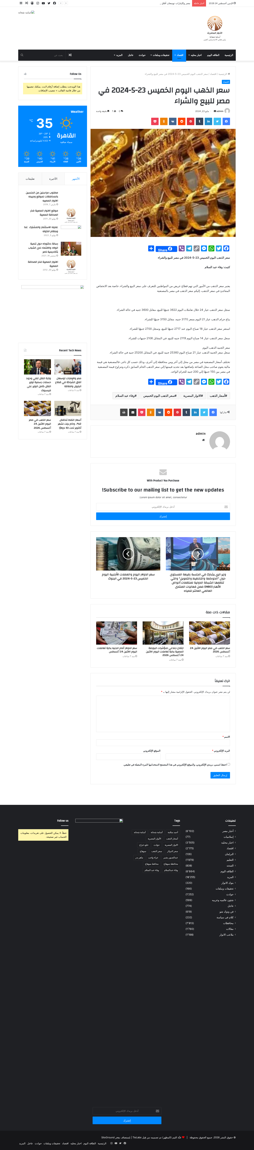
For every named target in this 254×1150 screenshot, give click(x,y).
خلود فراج (143, 844)
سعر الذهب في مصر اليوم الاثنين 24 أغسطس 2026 (210, 650)
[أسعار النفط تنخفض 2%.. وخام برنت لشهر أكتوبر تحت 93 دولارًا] (67, 408)
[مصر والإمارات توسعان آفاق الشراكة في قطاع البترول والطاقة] (67, 366)
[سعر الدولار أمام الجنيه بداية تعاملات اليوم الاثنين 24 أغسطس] (116, 632)
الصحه (230, 865)
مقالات (230, 928)
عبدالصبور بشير (170, 857)
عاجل (131, 55)
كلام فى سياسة (225, 917)
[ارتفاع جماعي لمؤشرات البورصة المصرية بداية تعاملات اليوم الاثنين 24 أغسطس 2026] (163, 632)
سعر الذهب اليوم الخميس (159, 396)
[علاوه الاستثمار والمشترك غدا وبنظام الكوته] (71, 232)
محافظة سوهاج (171, 863)
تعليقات (30, 178)
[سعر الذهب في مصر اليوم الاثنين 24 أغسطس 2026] (209, 632)
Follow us (62, 820)
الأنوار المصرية (154, 838)
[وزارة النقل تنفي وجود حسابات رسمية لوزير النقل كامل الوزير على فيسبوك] (37, 366)
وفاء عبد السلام (125, 396)
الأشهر (76, 178)
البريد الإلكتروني (221, 750)
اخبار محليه (196, 55)
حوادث (142, 55)
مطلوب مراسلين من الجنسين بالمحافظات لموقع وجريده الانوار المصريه (42, 196)
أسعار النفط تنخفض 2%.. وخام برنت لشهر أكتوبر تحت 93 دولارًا (69, 424)
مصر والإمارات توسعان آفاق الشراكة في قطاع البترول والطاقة (158, 3)
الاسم (226, 736)
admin (220, 111)
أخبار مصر (228, 831)
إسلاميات (229, 836)
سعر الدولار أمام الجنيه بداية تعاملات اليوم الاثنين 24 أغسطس (117, 650)
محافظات (228, 923)
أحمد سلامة (173, 832)
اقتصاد (180, 55)
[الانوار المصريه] (215, 28)
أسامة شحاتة (157, 832)
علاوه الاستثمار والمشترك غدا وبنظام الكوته (41, 229)
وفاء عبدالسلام (171, 870)
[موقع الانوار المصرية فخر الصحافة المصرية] (71, 216)
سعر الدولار (172, 851)
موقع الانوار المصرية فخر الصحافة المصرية (44, 212)
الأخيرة (53, 178)
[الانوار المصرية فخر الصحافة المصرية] (71, 267)
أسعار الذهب (217, 396)
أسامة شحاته (140, 832)
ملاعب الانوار (226, 934)
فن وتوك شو (227, 911)
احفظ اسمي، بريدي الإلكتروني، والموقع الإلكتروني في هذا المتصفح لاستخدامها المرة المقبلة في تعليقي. (175, 764)
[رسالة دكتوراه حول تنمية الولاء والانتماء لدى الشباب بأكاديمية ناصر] (71, 249)
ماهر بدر (139, 857)
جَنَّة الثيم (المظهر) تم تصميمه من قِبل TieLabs (157, 1137)
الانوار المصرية (192, 396)
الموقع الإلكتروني (151, 750)
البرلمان (229, 854)
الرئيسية (229, 55)
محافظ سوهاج (151, 863)
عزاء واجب (153, 857)
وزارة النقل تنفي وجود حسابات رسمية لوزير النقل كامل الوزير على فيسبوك (38, 384)
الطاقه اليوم (213, 55)
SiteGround (108, 1137)
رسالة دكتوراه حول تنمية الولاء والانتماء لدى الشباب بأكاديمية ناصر (43, 247)
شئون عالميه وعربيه (223, 900)
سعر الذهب (156, 851)
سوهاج (143, 851)
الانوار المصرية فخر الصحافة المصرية (43, 264)
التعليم (230, 859)
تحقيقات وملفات (161, 55)
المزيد (119, 55)
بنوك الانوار (227, 882)
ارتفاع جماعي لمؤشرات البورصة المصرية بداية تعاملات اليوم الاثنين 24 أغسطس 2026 (165, 652)
